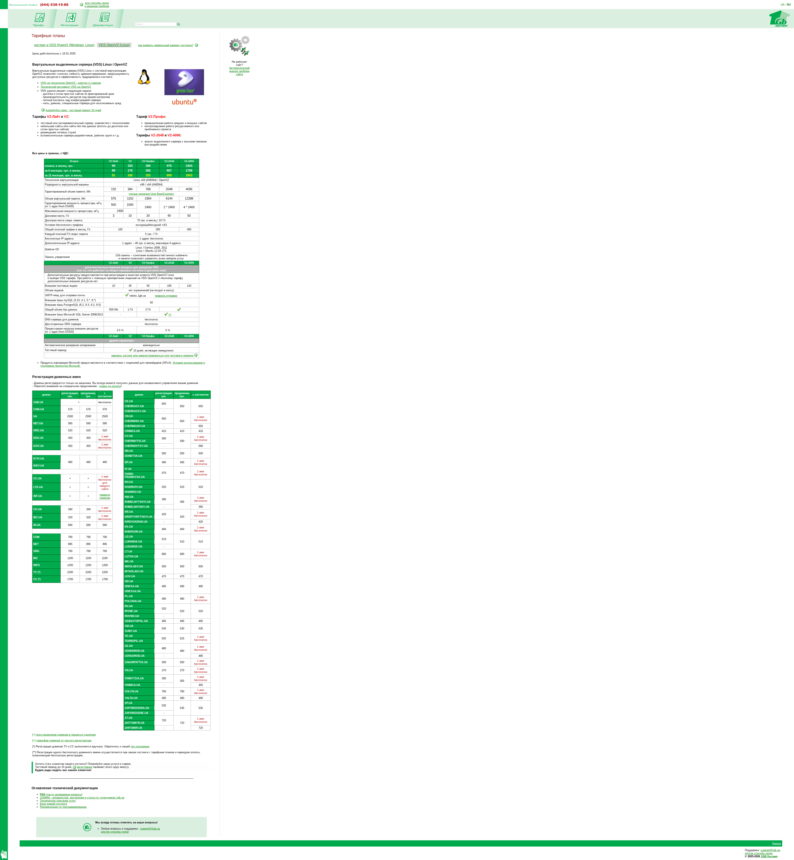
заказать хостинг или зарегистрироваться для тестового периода (152, 355)
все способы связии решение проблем (97, 4)
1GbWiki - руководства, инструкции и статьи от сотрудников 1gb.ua (82, 797)
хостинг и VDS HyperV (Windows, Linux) (64, 45)
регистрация (84, 767)
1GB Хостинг (769, 856)
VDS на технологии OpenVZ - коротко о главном (71, 82)
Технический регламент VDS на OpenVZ (66, 86)
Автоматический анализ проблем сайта (239, 71)
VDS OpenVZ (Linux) (114, 45)
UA (782, 4)
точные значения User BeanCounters (151, 193)
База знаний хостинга (53, 803)
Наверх (776, 843)
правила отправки (166, 295)
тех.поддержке (140, 746)
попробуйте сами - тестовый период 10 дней (73, 110)
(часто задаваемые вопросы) (61, 794)
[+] (64, 734)
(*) (170, 314)
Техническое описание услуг (58, 800)
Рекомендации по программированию (63, 806)
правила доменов (104, 496)
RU (789, 4)
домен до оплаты (110, 386)
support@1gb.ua (150, 828)
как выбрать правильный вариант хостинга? (165, 45)
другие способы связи (115, 831)
